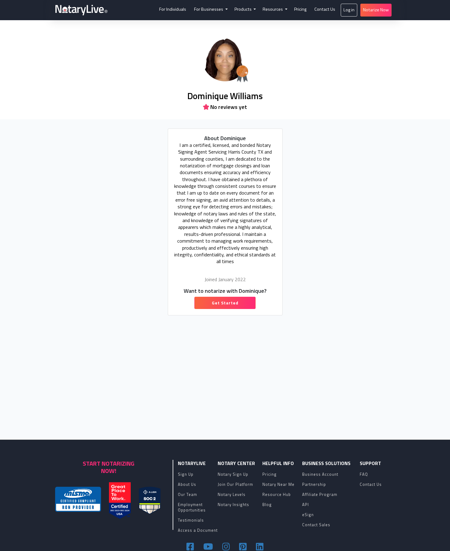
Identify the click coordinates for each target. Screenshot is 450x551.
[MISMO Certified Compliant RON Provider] (78, 499)
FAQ (364, 474)
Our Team (187, 494)
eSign (308, 514)
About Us (187, 484)
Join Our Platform (235, 484)
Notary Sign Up (233, 474)
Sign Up (185, 474)
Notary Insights (233, 504)
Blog (267, 504)
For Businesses (209, 9)
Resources (273, 9)
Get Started (225, 303)
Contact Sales (316, 524)
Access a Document (198, 530)
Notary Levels (232, 494)
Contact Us (324, 9)
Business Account (320, 474)
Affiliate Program (319, 494)
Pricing (300, 9)
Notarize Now (376, 9)
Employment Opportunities (192, 507)
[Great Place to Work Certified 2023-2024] (119, 500)
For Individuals (172, 9)
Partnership (314, 484)
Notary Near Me (278, 484)
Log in (348, 9)
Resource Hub (276, 494)
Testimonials (191, 520)
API (305, 504)
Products (243, 9)
